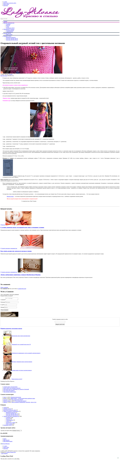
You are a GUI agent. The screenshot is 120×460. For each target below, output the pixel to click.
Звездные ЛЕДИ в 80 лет (12, 38)
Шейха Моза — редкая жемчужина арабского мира (23, 398)
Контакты (5, 5)
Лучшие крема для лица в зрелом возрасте (22, 370)
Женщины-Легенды (10, 37)
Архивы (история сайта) (6, 430)
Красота (8, 25)
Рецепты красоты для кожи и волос (11, 328)
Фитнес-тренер (6, 400)
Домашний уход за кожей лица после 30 (21, 344)
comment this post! (22, 288)
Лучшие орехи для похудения (10, 386)
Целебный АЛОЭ (10, 28)
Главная (5, 21)
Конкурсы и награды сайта (9, 3)
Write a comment (4, 287)
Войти (4, 438)
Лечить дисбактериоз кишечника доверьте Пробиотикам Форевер (20, 274)
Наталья (5, 399)
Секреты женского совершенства (9, 248)
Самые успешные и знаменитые (11, 411)
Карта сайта (6, 4)
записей (6, 440)
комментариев (7, 441)
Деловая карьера (10, 30)
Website (2, 307)
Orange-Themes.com (11, 452)
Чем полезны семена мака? (9, 391)
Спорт (7, 26)
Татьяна (10, 74)
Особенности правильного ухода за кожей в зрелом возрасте (26, 353)
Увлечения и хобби (10, 422)
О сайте (5, 1)
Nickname (3, 302)
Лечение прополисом (16, 397)
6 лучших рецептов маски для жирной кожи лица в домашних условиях (22, 227)
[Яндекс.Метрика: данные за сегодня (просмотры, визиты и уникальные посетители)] (5, 443)
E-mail (2, 304)
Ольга (4, 397)
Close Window (4, 453)
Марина (5, 402)
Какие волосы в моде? (17, 379)
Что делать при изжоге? (9, 390)
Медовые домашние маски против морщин (22, 361)
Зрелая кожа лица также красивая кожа (21, 335)
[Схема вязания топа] (8, 176)
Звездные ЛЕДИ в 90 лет (12, 39)
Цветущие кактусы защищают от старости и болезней (16, 389)
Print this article (4, 75)
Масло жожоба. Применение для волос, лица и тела (24, 402)
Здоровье (8, 24)
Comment (3, 299)
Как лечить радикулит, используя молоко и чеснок (16, 251)
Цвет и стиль (9, 34)
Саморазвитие (9, 31)
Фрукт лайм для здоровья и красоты (11, 388)
